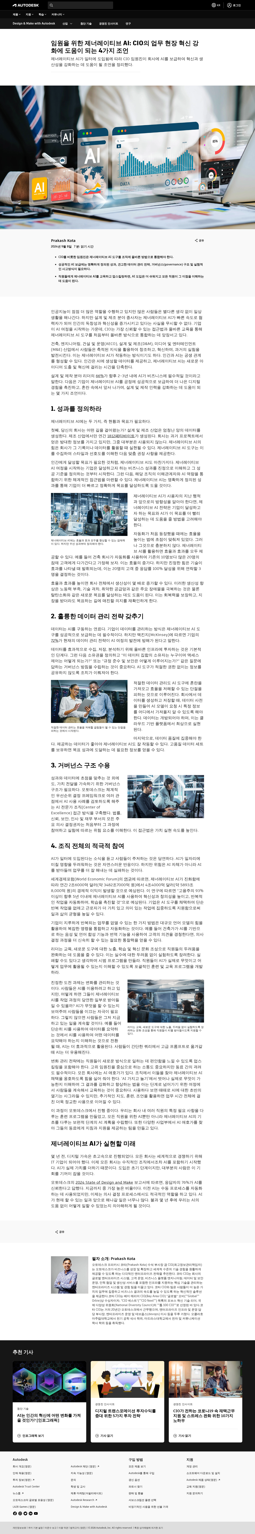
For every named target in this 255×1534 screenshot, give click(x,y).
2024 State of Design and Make (104, 1182)
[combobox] (80, 5)
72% (54, 640)
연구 (128, 879)
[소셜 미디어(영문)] (25, 1513)
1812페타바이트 (121, 436)
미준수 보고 (51, 1527)
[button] (30, 1436)
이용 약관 (63, 1527)
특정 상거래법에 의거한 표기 (148, 1527)
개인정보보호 (19, 1527)
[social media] (25, 1513)
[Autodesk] (26, 5)
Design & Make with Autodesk (34, 23)
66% (100, 375)
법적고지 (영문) (78, 1527)
